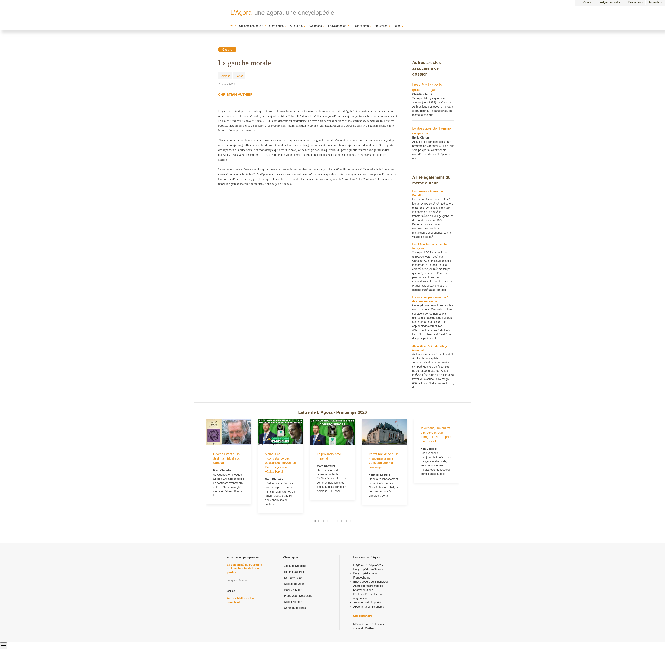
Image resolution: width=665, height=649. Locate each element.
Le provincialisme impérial (280, 456)
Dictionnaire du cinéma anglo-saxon (367, 596)
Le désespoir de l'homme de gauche (431, 130)
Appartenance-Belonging (368, 606)
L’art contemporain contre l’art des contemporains (431, 299)
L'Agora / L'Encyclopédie (368, 565)
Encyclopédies (337, 26)
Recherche (654, 2)
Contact (587, 2)
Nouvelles (381, 26)
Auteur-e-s (296, 26)
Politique (225, 76)
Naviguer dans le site (610, 2)
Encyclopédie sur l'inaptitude (371, 582)
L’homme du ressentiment (433, 456)
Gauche (227, 49)
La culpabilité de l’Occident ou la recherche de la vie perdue (244, 568)
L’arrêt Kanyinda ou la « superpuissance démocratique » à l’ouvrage (335, 460)
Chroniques (276, 26)
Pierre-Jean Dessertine (298, 596)
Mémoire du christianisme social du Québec (369, 626)
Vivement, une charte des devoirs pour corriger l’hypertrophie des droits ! (387, 434)
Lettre (397, 26)
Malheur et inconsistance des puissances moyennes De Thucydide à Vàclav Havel (231, 463)
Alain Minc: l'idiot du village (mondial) (430, 348)
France (239, 76)
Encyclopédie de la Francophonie (365, 575)
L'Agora (241, 12)
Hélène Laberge (294, 572)
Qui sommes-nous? (251, 26)
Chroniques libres (295, 608)
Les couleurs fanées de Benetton (427, 193)
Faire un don (634, 2)
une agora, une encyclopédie (294, 12)
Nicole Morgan (293, 602)
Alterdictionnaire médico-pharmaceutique (368, 588)
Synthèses (315, 26)
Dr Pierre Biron (293, 578)
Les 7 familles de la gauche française (427, 87)
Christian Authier (235, 94)
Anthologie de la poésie (367, 602)
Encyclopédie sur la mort (368, 569)
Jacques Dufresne (295, 566)
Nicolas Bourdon (294, 584)
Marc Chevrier (292, 590)
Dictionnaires (360, 26)
